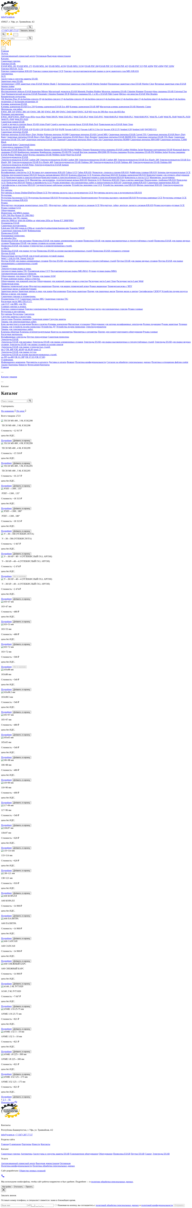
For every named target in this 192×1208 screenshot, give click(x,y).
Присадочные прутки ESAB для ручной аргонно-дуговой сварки (32, 256)
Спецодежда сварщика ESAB (15, 147)
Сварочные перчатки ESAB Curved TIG (128, 134)
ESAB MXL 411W (57, 66)
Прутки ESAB (8, 253)
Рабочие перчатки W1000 (56, 134)
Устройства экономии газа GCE (87, 185)
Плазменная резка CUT (39, 271)
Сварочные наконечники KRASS (163, 182)
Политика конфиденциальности (90, 362)
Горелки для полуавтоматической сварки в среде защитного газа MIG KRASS (101, 71)
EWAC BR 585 (37, 111)
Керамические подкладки (13, 96)
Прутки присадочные (37, 337)
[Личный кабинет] (11, 34)
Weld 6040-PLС (126, 117)
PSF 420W (148, 66)
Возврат (71, 362)
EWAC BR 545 (23, 111)
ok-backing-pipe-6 (149, 99)
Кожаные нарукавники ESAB (158, 149)
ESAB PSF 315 (106, 66)
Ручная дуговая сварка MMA (103, 271)
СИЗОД (157, 291)
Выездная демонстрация (59, 56)
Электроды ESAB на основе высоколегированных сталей (29, 354)
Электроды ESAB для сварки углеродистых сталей (26, 347)
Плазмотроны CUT (10, 299)
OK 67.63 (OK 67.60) (35, 357)
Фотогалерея (33, 364)
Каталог (5, 58)
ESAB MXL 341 (40, 66)
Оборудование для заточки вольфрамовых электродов (117, 324)
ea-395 (4, 357)
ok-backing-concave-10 (30, 99)
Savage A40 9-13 (73, 129)
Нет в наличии (19, 576)
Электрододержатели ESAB (15, 157)
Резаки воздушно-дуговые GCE (169, 205)
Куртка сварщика (118, 152)
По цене (20, 411)
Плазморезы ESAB (10, 223)
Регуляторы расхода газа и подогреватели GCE (70, 192)
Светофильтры (146, 291)
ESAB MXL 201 (8, 66)
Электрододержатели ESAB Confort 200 (20, 160)
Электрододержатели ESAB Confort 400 (98, 160)
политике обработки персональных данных (112, 1181)
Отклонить (18, 1187)
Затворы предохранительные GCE (173, 172)
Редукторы (6, 195)
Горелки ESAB (8, 63)
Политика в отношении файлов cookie (169, 362)
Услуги (4, 53)
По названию (7, 411)
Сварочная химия (40, 319)
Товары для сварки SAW (44, 276)
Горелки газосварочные (36, 309)
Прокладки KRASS (15, 182)
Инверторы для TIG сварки (14, 218)
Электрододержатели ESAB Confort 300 (59, 160)
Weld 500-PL (52, 117)
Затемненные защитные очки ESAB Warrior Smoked (82, 84)
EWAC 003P (7, 117)
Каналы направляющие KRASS (53, 175)
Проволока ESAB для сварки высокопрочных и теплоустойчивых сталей (118, 241)
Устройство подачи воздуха (174, 291)
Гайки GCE (71, 172)
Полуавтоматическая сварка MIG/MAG (69, 271)
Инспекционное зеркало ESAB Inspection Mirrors (24, 91)
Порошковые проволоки (13, 235)
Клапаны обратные (10, 332)
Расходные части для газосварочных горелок (106, 309)
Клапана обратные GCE (80, 175)
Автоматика (7, 74)
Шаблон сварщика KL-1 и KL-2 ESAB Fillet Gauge (94, 94)
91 (9, 1099)
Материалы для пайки (12, 109)
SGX (3, 76)
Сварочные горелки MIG (32, 299)
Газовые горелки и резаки (14, 306)
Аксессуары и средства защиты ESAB (19, 79)
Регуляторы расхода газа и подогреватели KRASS (118, 192)
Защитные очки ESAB (12, 81)
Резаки (4, 203)
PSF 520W (169, 66)
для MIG (14, 304)
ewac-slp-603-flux (117, 111)
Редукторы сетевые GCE (175, 198)
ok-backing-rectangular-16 (26, 101)
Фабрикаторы (34, 230)
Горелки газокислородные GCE (48, 71)
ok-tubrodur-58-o (8, 238)
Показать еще (8, 1102)
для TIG (22, 304)
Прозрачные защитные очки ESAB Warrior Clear (131, 84)
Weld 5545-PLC (65, 117)
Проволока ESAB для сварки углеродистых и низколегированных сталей (36, 246)
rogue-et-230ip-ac (27, 228)
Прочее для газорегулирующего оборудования (120, 332)
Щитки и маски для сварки (14, 294)
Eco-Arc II (6, 129)
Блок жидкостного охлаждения (16, 324)
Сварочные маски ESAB (13, 127)
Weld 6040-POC (141, 117)
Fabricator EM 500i (10, 228)
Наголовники (59, 291)
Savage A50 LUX (112, 129)
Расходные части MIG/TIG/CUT (16, 301)
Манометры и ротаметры (85, 332)
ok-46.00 (29, 349)
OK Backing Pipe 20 (10, 99)
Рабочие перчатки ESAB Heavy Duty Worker (22, 134)
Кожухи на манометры (62, 332)
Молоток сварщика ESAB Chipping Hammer (123, 91)
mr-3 (3, 349)
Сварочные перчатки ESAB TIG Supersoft (46, 139)
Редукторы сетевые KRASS (14, 200)
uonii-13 (37, 349)
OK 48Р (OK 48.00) (15, 349)
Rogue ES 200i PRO (24, 215)
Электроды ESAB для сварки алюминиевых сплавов (57, 342)
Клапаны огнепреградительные (35, 332)
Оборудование (8, 210)
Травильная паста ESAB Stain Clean (116, 124)
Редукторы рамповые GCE (149, 198)
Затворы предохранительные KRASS (19, 175)
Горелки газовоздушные (12, 309)
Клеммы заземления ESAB (14, 104)
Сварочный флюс (9, 144)
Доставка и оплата (57, 362)
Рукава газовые (150, 332)
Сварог (5, 266)
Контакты (45, 364)
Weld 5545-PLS (81, 117)
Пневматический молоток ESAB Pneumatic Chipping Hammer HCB (38, 94)
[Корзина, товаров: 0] (7, 34)
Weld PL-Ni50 (183, 117)
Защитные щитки (9, 291)
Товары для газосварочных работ (17, 329)
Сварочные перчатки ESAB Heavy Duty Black (29, 137)
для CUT (5, 304)
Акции (4, 364)
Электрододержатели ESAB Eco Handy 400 (32, 162)
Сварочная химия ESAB (13, 122)
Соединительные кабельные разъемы (53, 185)
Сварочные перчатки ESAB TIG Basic (155, 137)
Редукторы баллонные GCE (14, 198)
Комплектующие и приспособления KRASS (103, 177)
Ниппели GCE (95, 180)
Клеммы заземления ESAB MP (84, 106)
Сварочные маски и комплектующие (19, 289)
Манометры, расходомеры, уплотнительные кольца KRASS (58, 180)
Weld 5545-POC (96, 117)
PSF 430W (159, 66)
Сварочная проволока (58, 337)
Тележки (183, 324)
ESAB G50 (49, 129)
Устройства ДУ (48, 327)
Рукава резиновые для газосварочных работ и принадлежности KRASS (86, 182)
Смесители (29, 314)
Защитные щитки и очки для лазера (35, 291)
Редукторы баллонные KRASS (43, 198)
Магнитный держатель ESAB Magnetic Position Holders (74, 91)
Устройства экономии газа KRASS (119, 185)
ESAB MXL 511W (75, 66)
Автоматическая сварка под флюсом (19, 273)
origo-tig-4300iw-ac (26, 220)
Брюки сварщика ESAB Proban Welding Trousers (67, 149)
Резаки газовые (135, 309)
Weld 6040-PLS (111, 117)
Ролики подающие (152, 324)
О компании (7, 359)
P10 (56, 129)
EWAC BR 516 (8, 111)
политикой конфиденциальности (157, 1205)
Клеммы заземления (57, 324)
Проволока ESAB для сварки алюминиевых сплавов (57, 241)
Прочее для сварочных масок (101, 291)
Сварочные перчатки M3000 (116, 139)
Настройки (6, 1187)
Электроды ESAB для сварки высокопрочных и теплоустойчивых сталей (119, 342)
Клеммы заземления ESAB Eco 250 (18, 106)
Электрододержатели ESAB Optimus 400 (112, 162)
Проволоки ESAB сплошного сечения (111, 251)
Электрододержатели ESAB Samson (51, 165)
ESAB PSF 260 (91, 66)
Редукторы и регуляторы (13, 311)
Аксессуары (7, 319)
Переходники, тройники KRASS (160, 180)
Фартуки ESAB (73, 154)
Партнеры (13, 364)
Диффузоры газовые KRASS (143, 172)
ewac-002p (41, 117)
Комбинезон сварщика (28, 152)
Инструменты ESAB (11, 89)
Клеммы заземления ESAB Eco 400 (52, 106)
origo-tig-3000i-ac (9, 220)
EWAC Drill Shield (68, 111)
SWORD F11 (150, 129)
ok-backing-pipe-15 (132, 99)
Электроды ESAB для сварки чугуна (18, 352)
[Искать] (30, 27)
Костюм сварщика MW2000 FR (95, 152)
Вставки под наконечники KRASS (48, 172)
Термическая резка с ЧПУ (120, 286)
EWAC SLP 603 (84, 111)
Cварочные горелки (11, 61)
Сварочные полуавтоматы (14, 225)
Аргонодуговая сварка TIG (14, 271)
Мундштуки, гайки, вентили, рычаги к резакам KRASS (127, 205)
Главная (5, 51)
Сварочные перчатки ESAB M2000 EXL (117, 137)
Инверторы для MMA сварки (15, 213)
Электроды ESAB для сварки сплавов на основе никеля (36, 344)
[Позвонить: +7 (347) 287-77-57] (2, 1177)
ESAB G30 (38, 129)
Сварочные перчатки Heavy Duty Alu (84, 139)
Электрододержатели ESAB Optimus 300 (73, 162)
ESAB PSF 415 (121, 66)
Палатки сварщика (22, 319)
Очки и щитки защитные (132, 180)
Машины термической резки (15, 286)
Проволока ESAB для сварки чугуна (18, 251)
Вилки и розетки (39, 324)
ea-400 (11, 357)
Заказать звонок (27, 31)
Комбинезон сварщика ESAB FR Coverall (59, 152)
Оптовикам (41, 56)
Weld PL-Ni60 (7, 119)
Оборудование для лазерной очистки (19, 281)
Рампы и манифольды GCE (39, 182)
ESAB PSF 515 (136, 66)
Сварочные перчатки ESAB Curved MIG (88, 134)
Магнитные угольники (79, 324)
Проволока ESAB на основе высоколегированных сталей (64, 251)
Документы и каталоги (37, 362)
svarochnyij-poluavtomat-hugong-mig (52, 228)
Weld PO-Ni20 (21, 119)
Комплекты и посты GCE (137, 177)
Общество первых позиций (32, 1170)
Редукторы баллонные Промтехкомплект (78, 198)
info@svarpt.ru (7, 17)
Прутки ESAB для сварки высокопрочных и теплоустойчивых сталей (82, 261)
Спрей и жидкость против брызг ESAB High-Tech (74, 124)
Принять (29, 1187)
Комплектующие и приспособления (23, 177)
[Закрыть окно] (3, 1190)
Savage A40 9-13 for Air (92, 129)
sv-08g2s (5, 248)
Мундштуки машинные (40, 286)
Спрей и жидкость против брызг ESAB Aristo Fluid (25, 124)
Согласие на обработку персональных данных (129, 362)
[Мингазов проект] (96, 43)
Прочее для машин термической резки (70, 286)
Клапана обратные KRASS (105, 175)
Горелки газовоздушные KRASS (16, 71)
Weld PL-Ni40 (170, 117)
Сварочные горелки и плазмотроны (18, 296)
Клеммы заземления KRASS (132, 175)
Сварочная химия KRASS (134, 182)
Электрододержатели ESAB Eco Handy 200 (138, 160)
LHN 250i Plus (8, 215)
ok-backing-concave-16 (73, 99)
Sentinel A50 (126, 129)
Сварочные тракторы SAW (14, 230)
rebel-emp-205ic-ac (44, 220)
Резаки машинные (98, 286)
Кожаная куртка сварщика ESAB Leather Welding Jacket (116, 149)
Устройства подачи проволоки (70, 327)
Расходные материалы (12, 334)
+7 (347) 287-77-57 (10, 30)
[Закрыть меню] (3, 48)
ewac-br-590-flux (100, 111)
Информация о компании (13, 362)
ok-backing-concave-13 (52, 99)
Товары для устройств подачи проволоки (21, 327)
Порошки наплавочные (12, 114)
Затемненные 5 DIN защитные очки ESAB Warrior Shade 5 (29, 84)
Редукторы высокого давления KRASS (117, 198)
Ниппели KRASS (110, 180)
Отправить (179, 1205)
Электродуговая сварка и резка (16, 268)
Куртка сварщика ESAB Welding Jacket (47, 154)
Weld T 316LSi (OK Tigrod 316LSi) (17, 258)
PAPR (62, 129)
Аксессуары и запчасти (12, 170)
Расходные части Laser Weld (130, 281)
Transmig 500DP (77, 228)
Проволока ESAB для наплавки (16, 241)
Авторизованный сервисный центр (18, 56)
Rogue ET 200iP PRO (64, 220)
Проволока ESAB (10, 233)
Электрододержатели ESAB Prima (17, 165)
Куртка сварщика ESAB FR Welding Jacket (147, 152)
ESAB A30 (27, 129)
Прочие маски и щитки (127, 291)
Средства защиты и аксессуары (16, 316)
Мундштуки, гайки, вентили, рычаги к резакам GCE (74, 205)
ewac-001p (30, 117)
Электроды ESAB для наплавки (16, 342)
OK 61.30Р (19, 357)
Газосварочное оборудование (15, 167)
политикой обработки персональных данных (117, 1205)
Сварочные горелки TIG (56, 299)
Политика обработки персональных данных (53, 1166)
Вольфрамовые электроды (13, 337)
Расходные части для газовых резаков (66, 309)
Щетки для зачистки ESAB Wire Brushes (138, 94)
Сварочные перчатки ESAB (14, 132)
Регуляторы (7, 190)
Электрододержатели (96, 327)
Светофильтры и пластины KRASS (18, 185)
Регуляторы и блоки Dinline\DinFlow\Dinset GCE (24, 192)
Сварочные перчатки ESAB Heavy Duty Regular (74, 137)
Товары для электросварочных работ (19, 321)
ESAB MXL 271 (24, 66)
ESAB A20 (16, 129)
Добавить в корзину (21, 441)
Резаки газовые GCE (11, 208)
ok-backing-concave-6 (95, 99)
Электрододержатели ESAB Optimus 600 (152, 162)
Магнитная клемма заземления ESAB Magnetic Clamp (125, 106)
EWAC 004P (19, 117)
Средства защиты (57, 319)
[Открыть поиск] (3, 34)
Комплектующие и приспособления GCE (61, 177)
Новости (23, 364)
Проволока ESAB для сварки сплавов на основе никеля (36, 243)
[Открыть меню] (15, 34)
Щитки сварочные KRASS (149, 185)
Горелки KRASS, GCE (12, 68)
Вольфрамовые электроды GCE (16, 172)
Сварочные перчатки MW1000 (145, 139)
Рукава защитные (169, 324)
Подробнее (6, 440)
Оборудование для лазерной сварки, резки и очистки (62, 281)
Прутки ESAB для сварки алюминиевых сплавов (24, 261)
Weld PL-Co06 (156, 117)
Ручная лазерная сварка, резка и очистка (20, 278)
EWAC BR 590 (52, 111)
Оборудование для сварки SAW (16, 276)
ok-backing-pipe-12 (114, 99)
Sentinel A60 (138, 129)
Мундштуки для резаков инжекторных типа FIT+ (24, 205)
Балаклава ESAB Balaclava (14, 149)
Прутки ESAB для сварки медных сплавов (137, 261)
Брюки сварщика (35, 149)
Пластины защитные (77, 291)
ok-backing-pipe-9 (166, 99)
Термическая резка (10, 284)
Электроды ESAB (10, 339)
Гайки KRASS (85, 172)
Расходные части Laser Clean (102, 281)
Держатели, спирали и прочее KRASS (110, 172)
